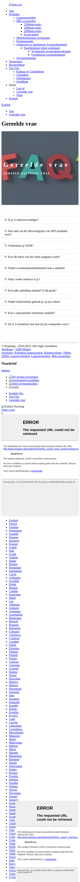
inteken (5, 370)
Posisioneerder (24, 41)
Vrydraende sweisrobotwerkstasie (51, 51)
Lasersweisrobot (26, 17)
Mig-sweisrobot (61, 356)
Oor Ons (14, 68)
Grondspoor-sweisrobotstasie (48, 54)
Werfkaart (7, 349)
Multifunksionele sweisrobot (33, 37)
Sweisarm (7, 352)
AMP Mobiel (23, 349)
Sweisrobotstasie (26, 58)
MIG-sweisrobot (26, 21)
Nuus (19, 95)
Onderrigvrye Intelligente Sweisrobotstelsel (41, 44)
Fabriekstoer (23, 78)
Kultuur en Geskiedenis (30, 71)
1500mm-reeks (32, 24)
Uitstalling (22, 74)
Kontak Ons (16, 393)
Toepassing (15, 61)
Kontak (13, 98)
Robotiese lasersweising (29, 352)
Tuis (11, 11)
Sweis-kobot (31, 34)
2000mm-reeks (32, 31)
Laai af (20, 88)
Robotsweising (53, 352)
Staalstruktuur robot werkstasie (42, 48)
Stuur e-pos (8, 409)
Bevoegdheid (17, 64)
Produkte (14, 14)
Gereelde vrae (24, 91)
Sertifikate (22, 81)
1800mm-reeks (32, 27)
